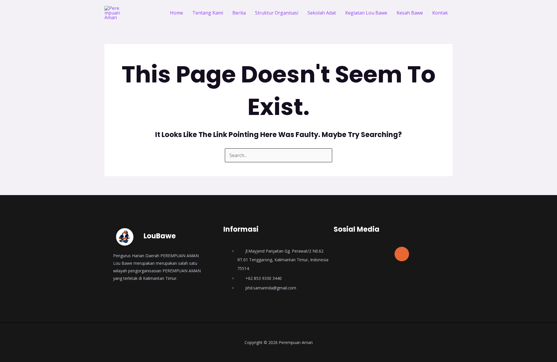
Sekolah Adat (322, 13)
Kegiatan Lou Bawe (366, 13)
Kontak (440, 13)
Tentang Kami (207, 13)
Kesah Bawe (410, 13)
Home (176, 13)
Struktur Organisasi (276, 13)
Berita (239, 13)
